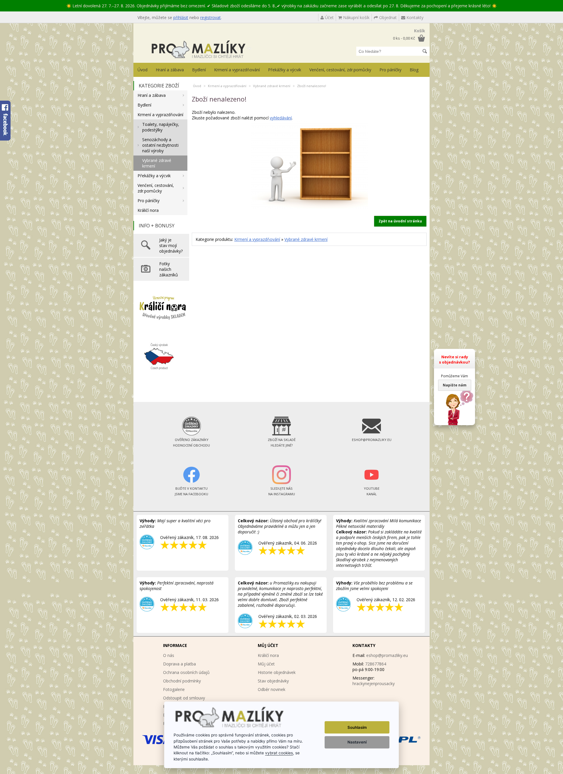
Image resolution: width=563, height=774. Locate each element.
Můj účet (266, 664)
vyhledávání (281, 118)
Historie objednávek (277, 672)
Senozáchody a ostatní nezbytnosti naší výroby (160, 145)
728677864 (375, 664)
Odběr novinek (271, 689)
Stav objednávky (273, 681)
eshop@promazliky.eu (387, 655)
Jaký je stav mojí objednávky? (171, 245)
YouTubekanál (371, 491)
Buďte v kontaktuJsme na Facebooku (191, 491)
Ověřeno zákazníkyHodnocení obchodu (191, 442)
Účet (329, 17)
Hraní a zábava (170, 69)
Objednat (387, 17)
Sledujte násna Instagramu (281, 491)
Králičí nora (148, 210)
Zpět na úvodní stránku (400, 221)
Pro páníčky (390, 69)
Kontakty (414, 17)
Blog (414, 69)
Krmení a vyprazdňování (237, 69)
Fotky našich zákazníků (168, 269)
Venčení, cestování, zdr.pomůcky (340, 69)
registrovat (210, 17)
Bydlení (199, 69)
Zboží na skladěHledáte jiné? (282, 442)
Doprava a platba (179, 664)
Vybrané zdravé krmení (156, 163)
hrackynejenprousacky (373, 683)
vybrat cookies (279, 753)
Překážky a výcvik (284, 69)
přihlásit (180, 17)
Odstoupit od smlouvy (184, 698)
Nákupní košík (355, 17)
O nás (168, 655)
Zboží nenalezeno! (311, 86)
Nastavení (357, 742)
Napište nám (455, 385)
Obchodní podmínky (182, 681)
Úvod (142, 69)
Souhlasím (357, 727)
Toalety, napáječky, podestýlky (160, 127)
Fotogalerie (174, 689)
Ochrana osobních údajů (186, 672)
